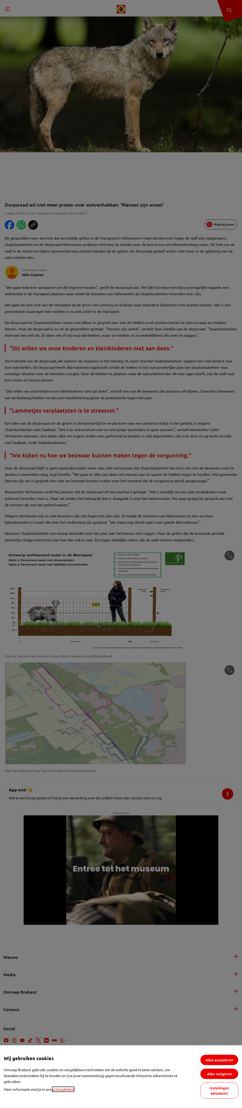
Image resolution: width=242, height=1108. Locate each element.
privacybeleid (63, 1089)
